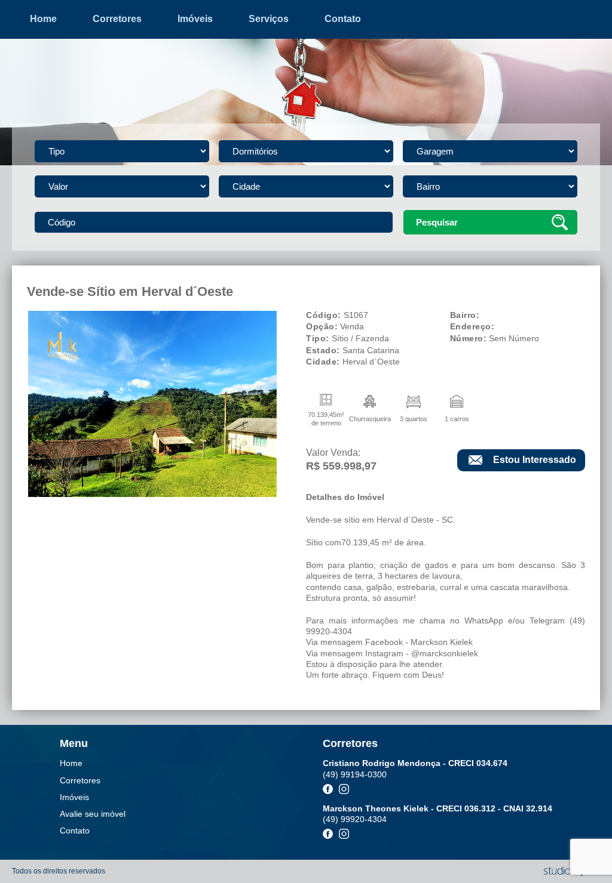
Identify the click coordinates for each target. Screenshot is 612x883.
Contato (343, 19)
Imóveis (195, 19)
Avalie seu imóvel (306, 50)
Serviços (269, 19)
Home (43, 19)
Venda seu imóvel (305, 71)
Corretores (117, 19)
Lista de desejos (305, 92)
